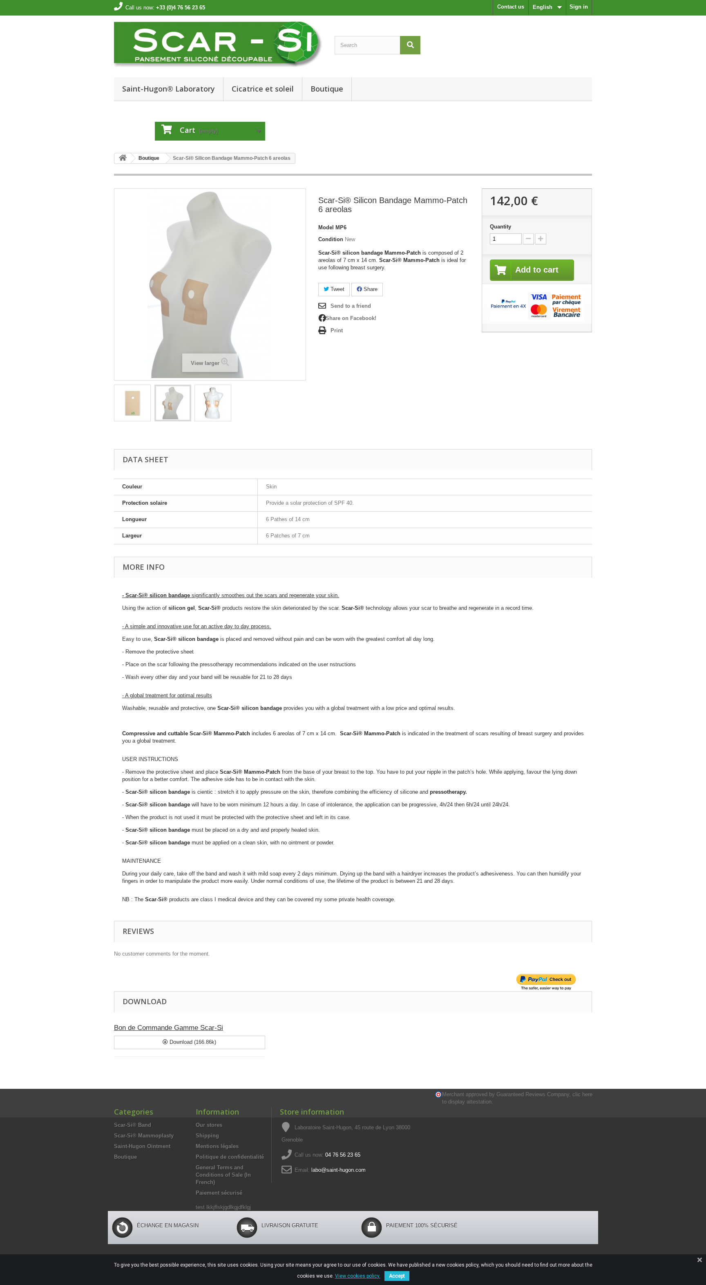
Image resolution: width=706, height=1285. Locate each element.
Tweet (336, 289)
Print (337, 330)
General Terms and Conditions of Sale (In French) (223, 1174)
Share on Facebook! (351, 318)
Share (370, 289)
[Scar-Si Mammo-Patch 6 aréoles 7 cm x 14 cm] (132, 403)
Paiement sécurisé (219, 1193)
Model (326, 227)
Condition (330, 239)
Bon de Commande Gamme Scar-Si (168, 1028)
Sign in (579, 7)
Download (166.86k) (192, 1042)
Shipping (207, 1136)
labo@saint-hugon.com (338, 1170)
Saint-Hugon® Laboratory (168, 89)
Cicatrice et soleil (263, 89)
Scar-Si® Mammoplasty (144, 1136)
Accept (397, 1276)
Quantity (500, 227)
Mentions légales (217, 1146)
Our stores (209, 1125)
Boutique (327, 89)
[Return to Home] (122, 158)
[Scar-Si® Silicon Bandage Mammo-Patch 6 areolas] (213, 403)
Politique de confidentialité (230, 1157)
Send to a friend (351, 306)
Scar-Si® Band (132, 1125)
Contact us (510, 7)
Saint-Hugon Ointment (142, 1146)
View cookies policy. (357, 1276)
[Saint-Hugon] (218, 44)
